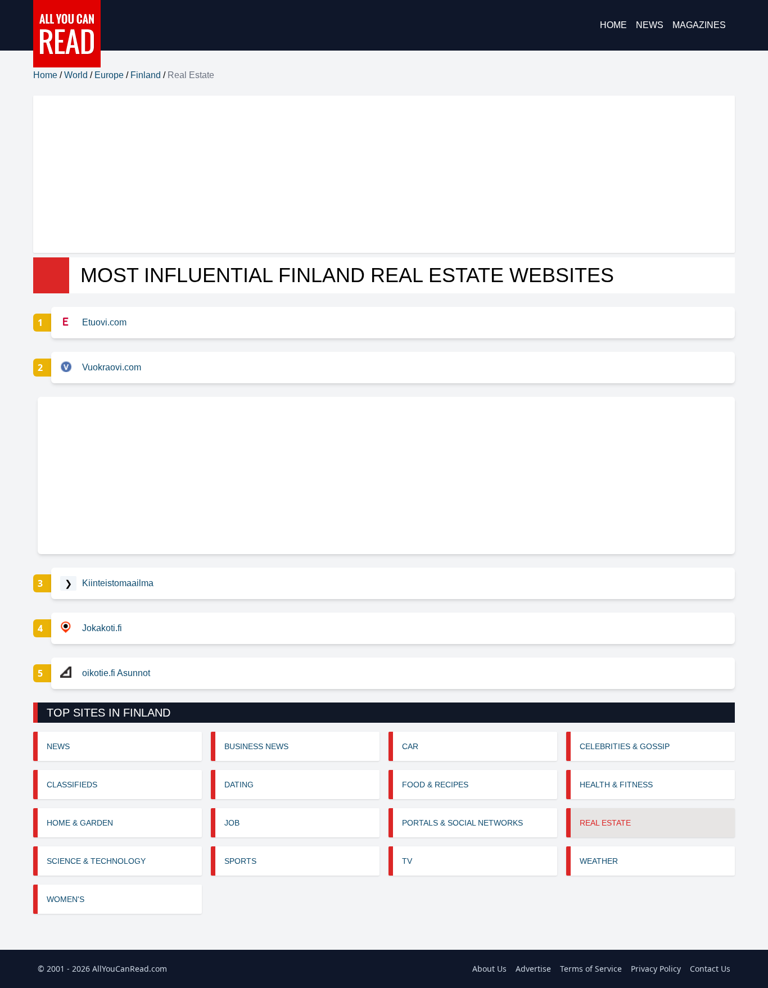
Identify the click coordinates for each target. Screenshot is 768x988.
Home (613, 25)
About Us (489, 968)
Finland (145, 75)
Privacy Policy (656, 968)
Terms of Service (591, 968)
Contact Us (710, 968)
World (76, 75)
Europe (109, 75)
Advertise (533, 968)
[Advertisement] (370, 174)
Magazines (699, 25)
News (649, 25)
